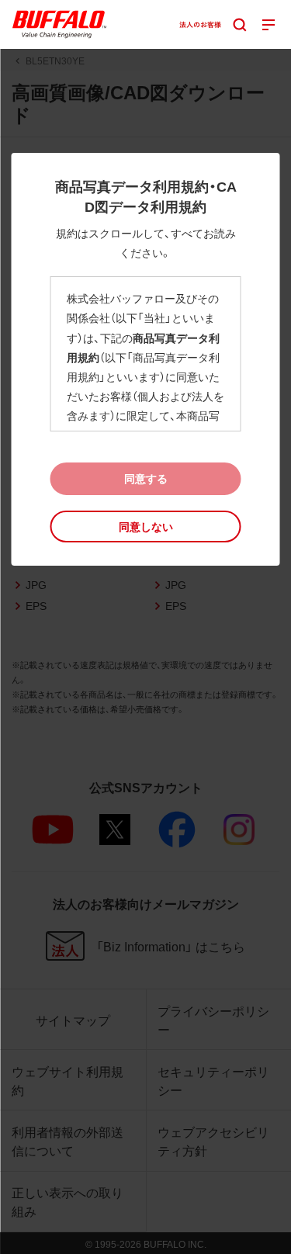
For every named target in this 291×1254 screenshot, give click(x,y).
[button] (145, 526)
